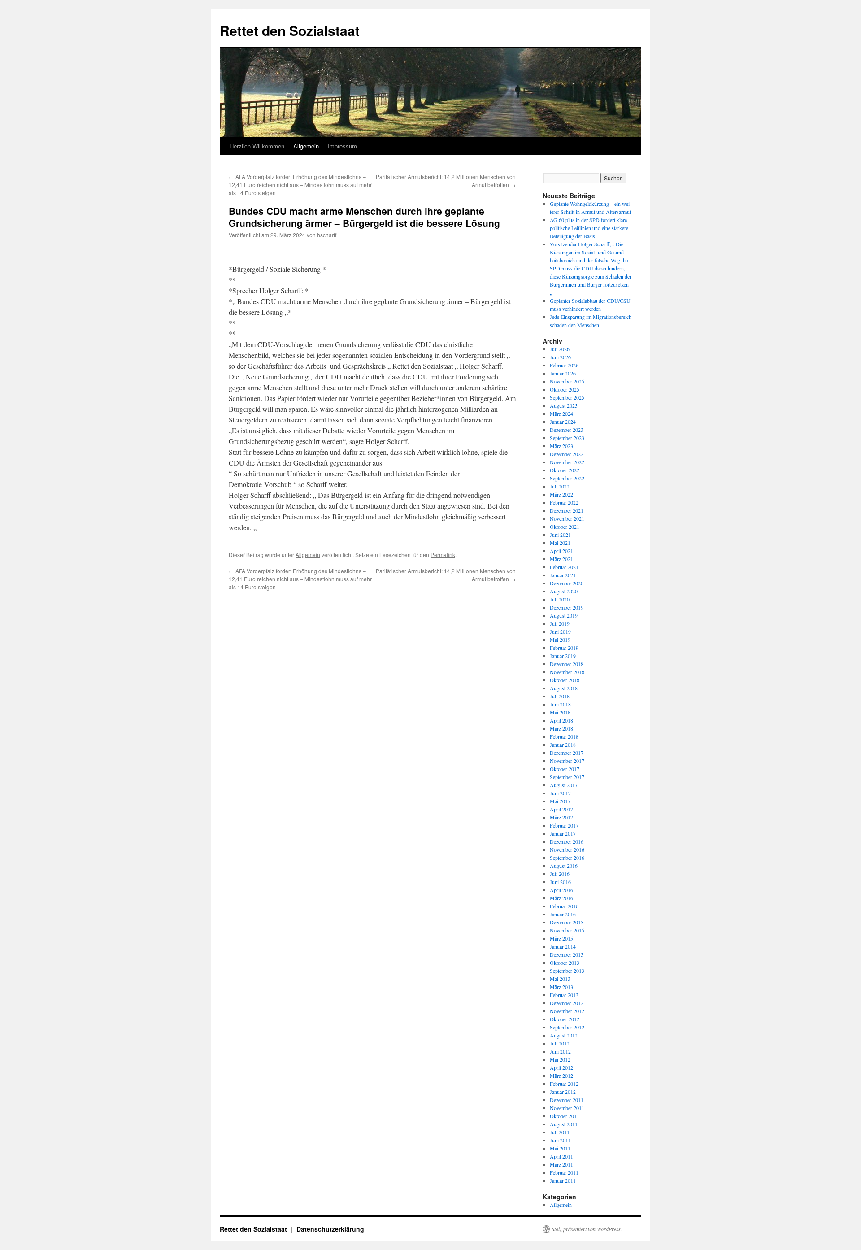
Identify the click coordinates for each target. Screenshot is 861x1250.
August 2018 (564, 688)
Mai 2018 (560, 712)
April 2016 (561, 889)
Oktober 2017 (564, 768)
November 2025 (567, 381)
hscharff (326, 235)
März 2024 (561, 413)
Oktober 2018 (564, 680)
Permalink (442, 554)
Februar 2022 (564, 502)
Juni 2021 (560, 534)
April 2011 (561, 1156)
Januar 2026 (563, 373)
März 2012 (561, 1075)
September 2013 (567, 970)
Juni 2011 (560, 1140)
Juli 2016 (560, 873)
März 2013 (561, 986)
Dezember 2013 (566, 954)
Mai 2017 (560, 801)
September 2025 (567, 397)
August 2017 (564, 784)
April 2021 (561, 550)
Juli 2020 (560, 599)
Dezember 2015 (566, 922)
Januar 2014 (563, 946)
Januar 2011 (563, 1180)
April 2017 (561, 809)
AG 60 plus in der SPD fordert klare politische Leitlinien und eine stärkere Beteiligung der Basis (589, 228)
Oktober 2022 (564, 470)
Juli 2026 (560, 349)
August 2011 (564, 1124)
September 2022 (567, 478)
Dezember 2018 (566, 663)
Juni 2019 (560, 631)
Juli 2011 (560, 1132)
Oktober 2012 (564, 1019)
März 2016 (561, 898)
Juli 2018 (560, 696)
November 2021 (567, 518)
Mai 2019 (560, 639)
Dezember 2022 (566, 453)
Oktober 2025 (564, 389)
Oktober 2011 (564, 1115)
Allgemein (306, 146)
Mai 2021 (560, 542)
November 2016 (567, 849)
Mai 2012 (560, 1059)
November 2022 (567, 462)
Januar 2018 (563, 744)
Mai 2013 (560, 978)
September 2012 (567, 1027)
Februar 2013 (564, 994)
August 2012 (564, 1035)
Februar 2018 (564, 736)
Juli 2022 (560, 486)
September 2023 (567, 437)
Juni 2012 (560, 1051)
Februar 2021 (564, 567)
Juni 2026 (560, 357)
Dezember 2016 (566, 841)
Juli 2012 (560, 1043)
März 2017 (561, 817)
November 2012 (567, 1011)
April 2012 (561, 1067)
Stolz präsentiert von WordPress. (587, 1229)
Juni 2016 (560, 881)
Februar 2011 (564, 1172)
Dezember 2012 (566, 1002)
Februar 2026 (564, 365)
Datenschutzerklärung (330, 1228)
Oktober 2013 (564, 962)
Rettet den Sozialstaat (290, 30)
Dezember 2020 (566, 583)
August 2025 (564, 405)
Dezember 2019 (566, 607)
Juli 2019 (560, 623)
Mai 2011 (560, 1148)
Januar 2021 (563, 575)
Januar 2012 (563, 1091)
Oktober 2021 (564, 526)
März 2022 (561, 494)
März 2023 (561, 445)
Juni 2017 (560, 793)
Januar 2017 (563, 833)
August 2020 (564, 591)
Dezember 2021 (566, 510)
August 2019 (564, 615)
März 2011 (561, 1164)
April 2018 (561, 720)
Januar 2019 (563, 655)
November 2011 (567, 1107)
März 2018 (561, 728)
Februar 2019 (564, 647)
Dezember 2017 (566, 752)
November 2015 (567, 930)
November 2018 (567, 671)
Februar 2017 (564, 825)
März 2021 (561, 558)
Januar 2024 (563, 421)
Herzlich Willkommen (257, 146)
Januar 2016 (563, 914)
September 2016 (567, 857)
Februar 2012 (564, 1083)
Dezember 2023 (566, 429)
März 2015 (561, 938)
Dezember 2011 (566, 1099)
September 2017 (567, 776)
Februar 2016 (564, 906)
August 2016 (564, 865)
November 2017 (567, 760)
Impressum (342, 146)
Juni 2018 (560, 704)
